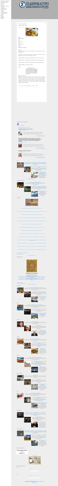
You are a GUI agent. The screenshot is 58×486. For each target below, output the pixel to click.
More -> (40, 170)
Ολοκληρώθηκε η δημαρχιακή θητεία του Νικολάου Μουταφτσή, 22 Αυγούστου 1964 (31, 230)
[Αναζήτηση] (51, 2)
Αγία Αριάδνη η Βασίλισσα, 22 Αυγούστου (31, 275)
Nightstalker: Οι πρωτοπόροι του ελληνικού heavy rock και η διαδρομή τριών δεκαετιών (35, 412)
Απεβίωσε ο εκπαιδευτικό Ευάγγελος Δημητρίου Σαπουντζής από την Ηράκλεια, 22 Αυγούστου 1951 (31, 227)
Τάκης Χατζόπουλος (35, 321)
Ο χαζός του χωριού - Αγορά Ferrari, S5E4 (42, 440)
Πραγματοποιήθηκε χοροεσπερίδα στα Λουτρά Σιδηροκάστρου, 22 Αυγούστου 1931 (31, 208)
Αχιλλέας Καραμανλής (42, 330)
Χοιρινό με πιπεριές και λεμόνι (35, 338)
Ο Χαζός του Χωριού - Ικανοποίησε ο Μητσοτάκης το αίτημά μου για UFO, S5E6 (35, 430)
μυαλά (24, 85)
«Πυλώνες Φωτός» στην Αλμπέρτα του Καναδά (42, 367)
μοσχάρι (21, 85)
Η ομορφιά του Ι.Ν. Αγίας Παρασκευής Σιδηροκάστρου (39, 186)
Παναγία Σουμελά (35, 375)
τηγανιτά (37, 85)
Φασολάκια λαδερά (42, 348)
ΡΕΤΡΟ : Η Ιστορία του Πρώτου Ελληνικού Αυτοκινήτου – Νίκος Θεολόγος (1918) (42, 403)
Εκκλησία (2, 18)
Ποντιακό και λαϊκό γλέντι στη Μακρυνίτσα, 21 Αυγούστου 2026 (39, 167)
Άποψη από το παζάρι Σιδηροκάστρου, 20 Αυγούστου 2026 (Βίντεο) (42, 314)
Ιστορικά (2, 14)
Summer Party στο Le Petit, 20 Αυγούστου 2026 (39, 291)
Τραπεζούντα (39, 379)
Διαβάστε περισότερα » (40, 148)
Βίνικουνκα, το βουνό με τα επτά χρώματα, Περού (35, 357)
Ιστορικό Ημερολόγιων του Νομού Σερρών (22, 252)
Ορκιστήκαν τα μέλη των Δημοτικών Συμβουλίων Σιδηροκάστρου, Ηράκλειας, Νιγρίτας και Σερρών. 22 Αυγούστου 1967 (32, 211)
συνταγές (33, 85)
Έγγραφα (2, 16)
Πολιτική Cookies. (34, 482)
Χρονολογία (33, 255)
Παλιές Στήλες (35, 455)
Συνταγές (20, 27)
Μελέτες (2, 15)
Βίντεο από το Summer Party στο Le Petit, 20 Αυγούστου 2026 (38, 309)
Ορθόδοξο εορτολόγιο (20, 282)
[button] (44, 24)
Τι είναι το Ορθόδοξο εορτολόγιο (21, 283)
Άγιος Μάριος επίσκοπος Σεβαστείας (24, 150)
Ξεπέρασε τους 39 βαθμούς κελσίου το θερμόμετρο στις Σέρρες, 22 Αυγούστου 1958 (31, 214)
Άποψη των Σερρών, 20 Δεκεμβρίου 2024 (35, 182)
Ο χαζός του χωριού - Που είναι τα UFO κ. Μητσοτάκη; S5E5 (39, 435)
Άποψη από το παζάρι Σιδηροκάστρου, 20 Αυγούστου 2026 (42, 297)
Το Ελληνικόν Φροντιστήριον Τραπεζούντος (42, 384)
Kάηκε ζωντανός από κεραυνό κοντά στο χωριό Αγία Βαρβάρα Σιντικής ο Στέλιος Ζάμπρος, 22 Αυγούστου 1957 (32, 217)
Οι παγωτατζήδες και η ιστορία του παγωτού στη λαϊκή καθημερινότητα (38, 397)
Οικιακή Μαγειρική (28, 85)
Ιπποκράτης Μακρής (39, 325)
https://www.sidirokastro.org (40, 481)
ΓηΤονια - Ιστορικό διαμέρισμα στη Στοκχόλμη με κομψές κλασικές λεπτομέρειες (39, 361)
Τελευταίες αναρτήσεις (25, 27)
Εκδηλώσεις (2, 17)
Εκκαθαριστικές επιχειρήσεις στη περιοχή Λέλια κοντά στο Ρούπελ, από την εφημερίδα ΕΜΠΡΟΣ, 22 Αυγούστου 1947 (31, 246)
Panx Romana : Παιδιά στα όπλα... (42, 422)
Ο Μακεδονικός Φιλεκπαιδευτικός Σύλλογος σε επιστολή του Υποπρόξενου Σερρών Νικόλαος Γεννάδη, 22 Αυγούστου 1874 (31, 243)
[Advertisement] (49, 22)
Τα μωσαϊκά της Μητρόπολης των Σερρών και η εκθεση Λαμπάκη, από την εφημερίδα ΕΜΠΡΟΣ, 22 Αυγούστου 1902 (31, 249)
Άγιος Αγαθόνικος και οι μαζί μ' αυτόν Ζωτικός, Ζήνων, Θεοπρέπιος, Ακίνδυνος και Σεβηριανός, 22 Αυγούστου (32, 279)
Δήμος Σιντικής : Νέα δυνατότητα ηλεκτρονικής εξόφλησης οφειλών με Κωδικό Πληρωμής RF (42, 173)
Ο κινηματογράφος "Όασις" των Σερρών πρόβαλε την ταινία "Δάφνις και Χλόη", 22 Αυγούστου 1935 (31, 233)
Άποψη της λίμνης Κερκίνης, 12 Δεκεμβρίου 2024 (42, 191)
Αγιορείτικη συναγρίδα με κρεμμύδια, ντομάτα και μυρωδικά (39, 343)
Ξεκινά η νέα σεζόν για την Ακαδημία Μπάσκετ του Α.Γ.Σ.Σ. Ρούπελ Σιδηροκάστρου (35, 162)
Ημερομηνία (30, 255)
